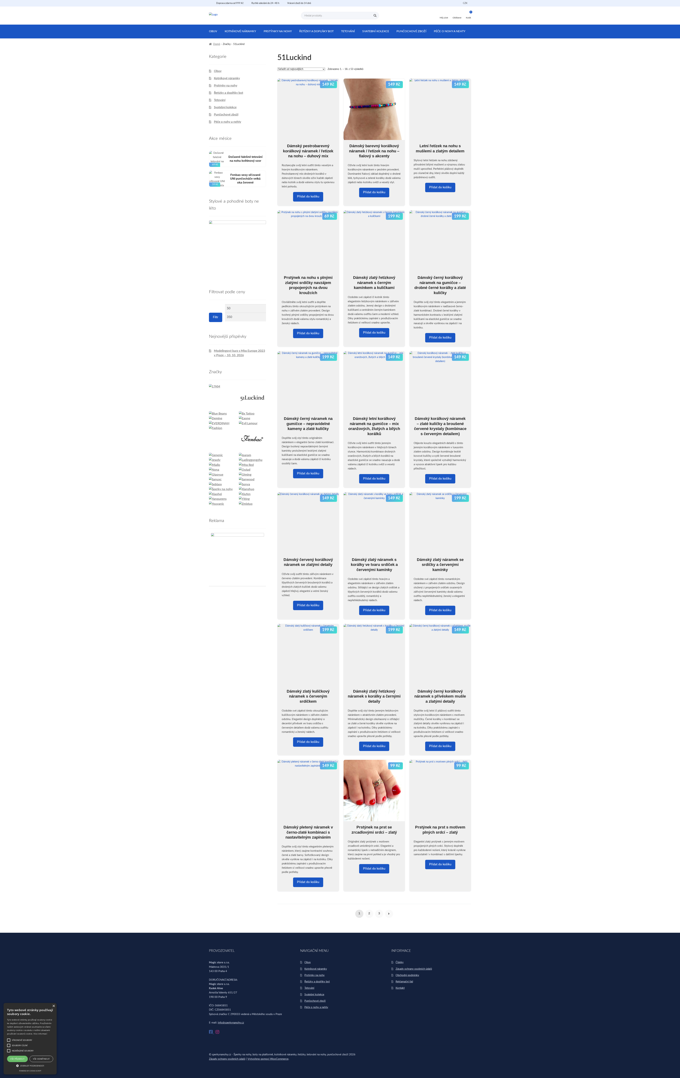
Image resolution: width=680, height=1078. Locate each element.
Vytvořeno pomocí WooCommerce (268, 1059)
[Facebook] (211, 1032)
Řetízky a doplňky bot (316, 31)
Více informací (40, 1033)
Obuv (213, 31)
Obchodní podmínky (407, 975)
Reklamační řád (404, 981)
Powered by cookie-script (30, 1071)
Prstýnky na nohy (278, 31)
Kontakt (400, 988)
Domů (216, 44)
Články (400, 962)
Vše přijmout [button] (17, 1058)
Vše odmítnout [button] (41, 1058)
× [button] (53, 1006)
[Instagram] (217, 1032)
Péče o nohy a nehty (449, 31)
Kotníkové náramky (240, 31)
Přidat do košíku (308, 196)
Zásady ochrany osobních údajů (414, 969)
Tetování (348, 31)
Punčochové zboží (411, 31)
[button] (30, 1065)
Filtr (215, 317)
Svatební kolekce (375, 31)
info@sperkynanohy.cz (231, 1022)
